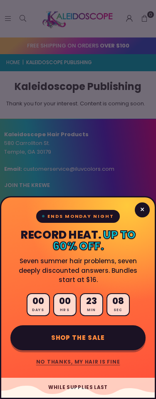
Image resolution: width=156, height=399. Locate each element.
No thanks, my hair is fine (78, 361)
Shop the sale (78, 337)
